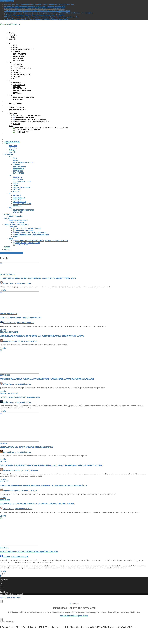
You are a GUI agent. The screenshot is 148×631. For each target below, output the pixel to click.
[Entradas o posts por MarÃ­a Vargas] (1, 402)
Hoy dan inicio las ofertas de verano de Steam (20, 397)
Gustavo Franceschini (11, 341)
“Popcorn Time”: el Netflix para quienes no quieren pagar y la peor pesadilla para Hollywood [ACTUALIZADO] (47, 379)
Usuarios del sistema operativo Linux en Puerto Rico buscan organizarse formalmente (38, 278)
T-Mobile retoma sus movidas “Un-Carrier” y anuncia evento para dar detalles (34, 15)
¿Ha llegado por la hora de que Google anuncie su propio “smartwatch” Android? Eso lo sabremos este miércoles (48, 13)
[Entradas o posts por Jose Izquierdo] (1, 452)
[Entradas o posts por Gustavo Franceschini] (1, 341)
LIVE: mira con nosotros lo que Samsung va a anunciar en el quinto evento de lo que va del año (41, 17)
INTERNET (4, 461)
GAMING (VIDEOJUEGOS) (9, 314)
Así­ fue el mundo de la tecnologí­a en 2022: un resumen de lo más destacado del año (37, 11)
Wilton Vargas (8, 283)
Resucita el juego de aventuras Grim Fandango (20, 318)
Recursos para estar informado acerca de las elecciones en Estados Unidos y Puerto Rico (39, 5)
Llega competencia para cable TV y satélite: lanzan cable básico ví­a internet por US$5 (37, 504)
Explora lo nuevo (66, 616)
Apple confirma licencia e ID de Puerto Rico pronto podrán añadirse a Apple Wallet (36, 19)
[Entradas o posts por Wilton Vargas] (1, 283)
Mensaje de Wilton (80, 616)
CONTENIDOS (5, 375)
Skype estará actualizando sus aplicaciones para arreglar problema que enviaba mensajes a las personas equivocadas (51, 465)
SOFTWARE (11, 274)
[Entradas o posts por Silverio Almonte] (1, 323)
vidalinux (6, 557)
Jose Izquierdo (8, 452)
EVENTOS (3, 274)
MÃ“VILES (3, 443)
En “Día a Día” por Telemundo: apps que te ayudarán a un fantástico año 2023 (34, 7)
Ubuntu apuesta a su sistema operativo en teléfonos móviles (26, 447)
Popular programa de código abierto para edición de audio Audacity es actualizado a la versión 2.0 (43, 485)
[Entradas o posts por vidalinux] (1, 557)
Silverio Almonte (9, 323)
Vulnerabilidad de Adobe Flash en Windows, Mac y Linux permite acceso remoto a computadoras (42, 336)
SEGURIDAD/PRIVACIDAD (9, 332)
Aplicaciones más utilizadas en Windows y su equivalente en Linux (29, 551)
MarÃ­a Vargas (8, 402)
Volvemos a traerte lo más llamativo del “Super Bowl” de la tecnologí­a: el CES (34, 9)
